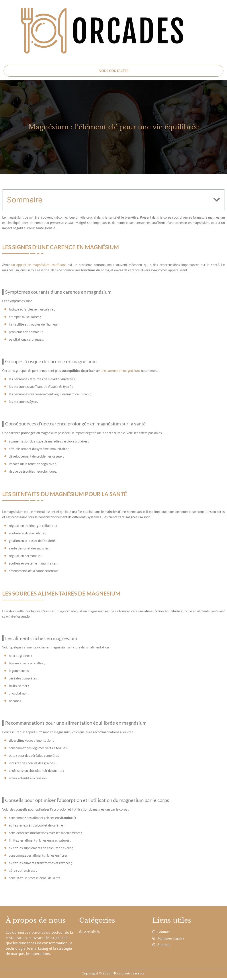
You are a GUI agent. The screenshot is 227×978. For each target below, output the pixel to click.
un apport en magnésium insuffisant (38, 265)
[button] (216, 199)
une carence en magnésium (120, 371)
